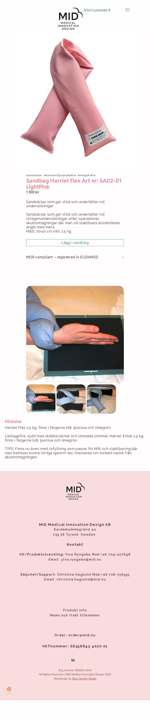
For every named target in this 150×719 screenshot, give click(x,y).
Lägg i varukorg (75, 243)
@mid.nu (93, 559)
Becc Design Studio (84, 678)
